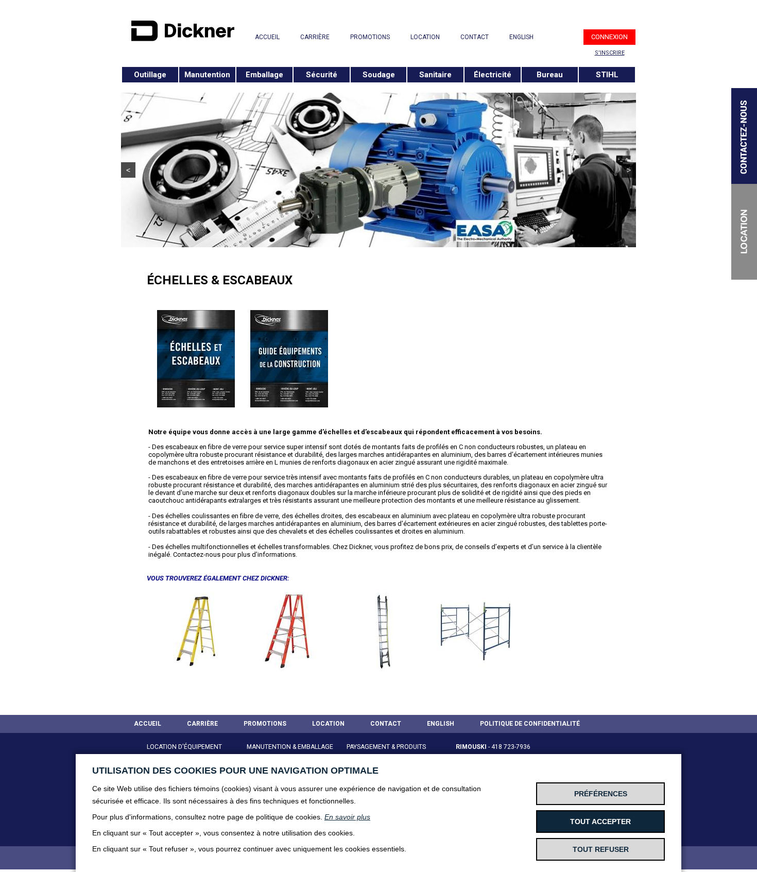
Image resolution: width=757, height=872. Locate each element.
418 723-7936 (510, 746)
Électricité (492, 74)
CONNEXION (609, 37)
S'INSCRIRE (610, 52)
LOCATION (425, 37)
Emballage (264, 74)
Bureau (550, 74)
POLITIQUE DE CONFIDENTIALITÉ (530, 723)
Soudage (379, 74)
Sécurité (321, 74)
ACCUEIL (267, 37)
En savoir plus (347, 817)
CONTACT (474, 37)
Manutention (207, 74)
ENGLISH (521, 37)
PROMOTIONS (370, 37)
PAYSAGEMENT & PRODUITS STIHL (386, 753)
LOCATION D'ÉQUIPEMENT (184, 746)
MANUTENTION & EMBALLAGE (290, 746)
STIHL (607, 74)
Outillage (150, 74)
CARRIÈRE (315, 37)
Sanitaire (435, 74)
